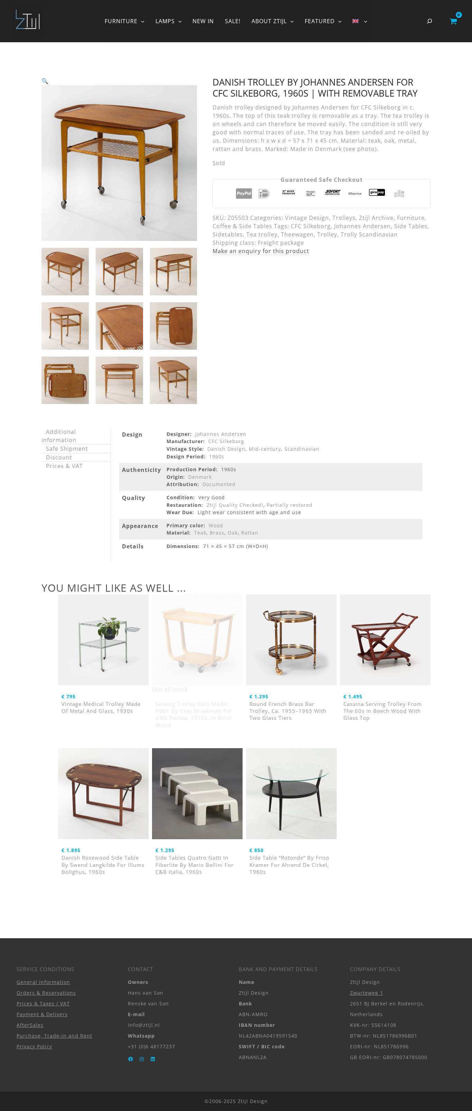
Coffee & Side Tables (242, 226)
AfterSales (30, 1025)
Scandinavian (302, 449)
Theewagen (297, 234)
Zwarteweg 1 (366, 992)
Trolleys (344, 218)
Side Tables (410, 226)
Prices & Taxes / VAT (43, 1003)
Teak (200, 532)
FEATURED (320, 21)
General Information (43, 982)
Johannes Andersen (362, 226)
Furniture (411, 218)
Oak (233, 532)
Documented (219, 484)
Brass (217, 532)
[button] (141, 21)
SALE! (232, 21)
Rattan (249, 532)
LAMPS (165, 21)
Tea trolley (261, 234)
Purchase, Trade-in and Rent (54, 1035)
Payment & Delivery (42, 1014)
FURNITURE (121, 21)
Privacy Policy (34, 1046)
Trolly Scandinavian (369, 234)
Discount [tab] (59, 457)
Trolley (327, 234)
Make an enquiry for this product (261, 251)
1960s (216, 456)
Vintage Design (307, 218)
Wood (216, 525)
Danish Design (226, 449)
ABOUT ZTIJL (269, 21)
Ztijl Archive (376, 218)
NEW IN (203, 21)
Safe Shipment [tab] (67, 449)
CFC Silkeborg (311, 226)
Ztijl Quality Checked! (235, 505)
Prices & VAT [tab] (64, 466)
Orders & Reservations (46, 992)
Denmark (200, 477)
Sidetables (228, 234)
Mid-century (265, 449)
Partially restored (290, 505)
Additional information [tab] (58, 436)
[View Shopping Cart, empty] (453, 21)
